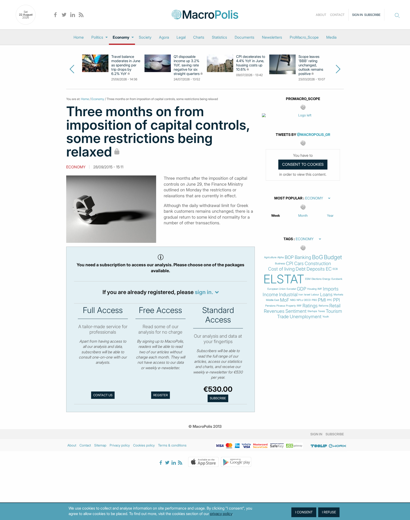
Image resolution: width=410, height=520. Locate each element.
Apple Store (203, 462)
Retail (334, 305)
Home (79, 37)
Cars (299, 263)
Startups (312, 311)
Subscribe (372, 15)
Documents (244, 37)
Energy (326, 279)
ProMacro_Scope (304, 37)
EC (329, 269)
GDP (301, 289)
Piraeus (280, 305)
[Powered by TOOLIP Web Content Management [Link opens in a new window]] (319, 446)
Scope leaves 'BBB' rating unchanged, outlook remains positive (310, 65)
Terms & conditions (172, 445)
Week (275, 215)
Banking (303, 257)
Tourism (334, 311)
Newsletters (272, 37)
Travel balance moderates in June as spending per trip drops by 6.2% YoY (125, 65)
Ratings (310, 305)
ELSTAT (283, 279)
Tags (288, 239)
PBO (314, 300)
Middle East (272, 300)
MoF (284, 300)
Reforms (323, 305)
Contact (337, 15)
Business (280, 263)
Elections (316, 279)
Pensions (270, 305)
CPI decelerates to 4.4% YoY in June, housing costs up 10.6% (250, 63)
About (321, 15)
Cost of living (281, 269)
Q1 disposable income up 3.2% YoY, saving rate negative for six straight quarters (187, 65)
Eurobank (336, 279)
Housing (312, 288)
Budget (333, 257)
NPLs (300, 300)
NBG (293, 300)
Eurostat (291, 288)
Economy (121, 37)
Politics (97, 37)
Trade (283, 316)
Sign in (357, 15)
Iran (300, 294)
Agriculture (270, 257)
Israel (307, 294)
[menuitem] (79, 37)
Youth (325, 316)
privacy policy (221, 513)
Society (145, 37)
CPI (289, 263)
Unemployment (305, 316)
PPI (336, 300)
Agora (164, 37)
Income (270, 294)
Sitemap (100, 445)
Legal (181, 37)
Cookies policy (144, 445)
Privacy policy (120, 445)
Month (303, 215)
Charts (198, 37)
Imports (331, 289)
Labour (315, 294)
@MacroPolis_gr (313, 134)
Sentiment (296, 311)
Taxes (321, 311)
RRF (299, 305)
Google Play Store (236, 462)
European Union (276, 288)
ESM (308, 279)
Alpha (280, 257)
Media (331, 37)
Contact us (102, 395)
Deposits (316, 269)
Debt (301, 269)
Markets (338, 294)
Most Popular (288, 198)
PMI (322, 300)
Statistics (219, 37)
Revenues (274, 311)
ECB (335, 269)
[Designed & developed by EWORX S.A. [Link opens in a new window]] (337, 446)
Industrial (288, 294)
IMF (319, 288)
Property (291, 305)
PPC (329, 300)
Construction (318, 263)
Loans (326, 294)
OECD (307, 300)
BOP (289, 257)
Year (330, 215)
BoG (317, 257)
